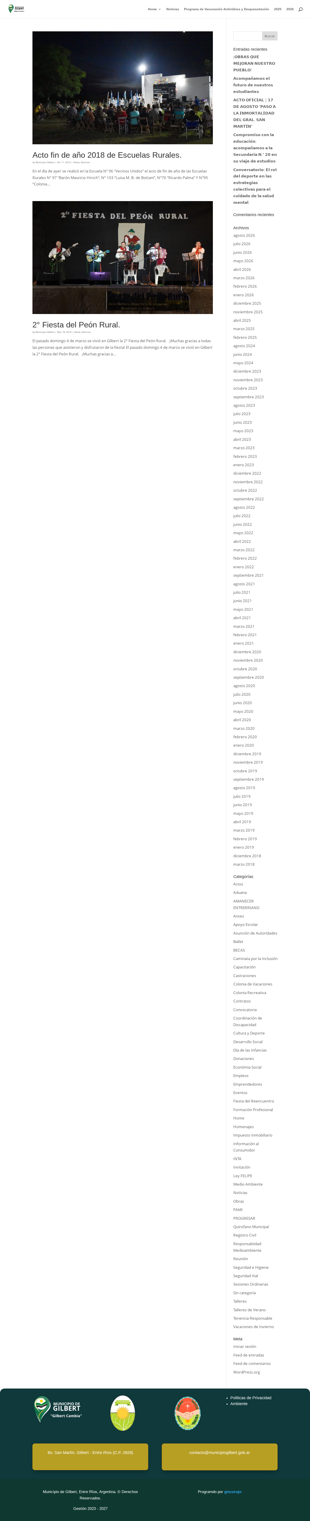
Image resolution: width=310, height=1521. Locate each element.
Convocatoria (245, 1009)
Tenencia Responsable (252, 1318)
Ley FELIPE (242, 1175)
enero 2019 (243, 847)
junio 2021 (242, 600)
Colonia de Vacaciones (252, 984)
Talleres (240, 1301)
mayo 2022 (243, 532)
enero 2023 (243, 464)
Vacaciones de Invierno (253, 1326)
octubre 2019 (245, 770)
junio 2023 (242, 422)
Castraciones (244, 975)
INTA (237, 1158)
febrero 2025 (245, 337)
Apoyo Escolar (245, 924)
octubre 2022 (245, 490)
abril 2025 (242, 320)
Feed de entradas (248, 1355)
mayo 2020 (243, 711)
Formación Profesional (253, 1109)
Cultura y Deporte (249, 1033)
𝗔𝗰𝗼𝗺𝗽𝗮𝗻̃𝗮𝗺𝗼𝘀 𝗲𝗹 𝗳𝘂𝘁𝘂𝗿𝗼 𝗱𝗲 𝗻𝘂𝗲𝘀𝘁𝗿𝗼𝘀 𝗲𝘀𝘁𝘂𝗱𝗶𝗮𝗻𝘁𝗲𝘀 (253, 85)
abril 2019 (242, 821)
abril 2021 (242, 617)
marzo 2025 (244, 328)
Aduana (240, 892)
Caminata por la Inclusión (255, 958)
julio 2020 (242, 694)
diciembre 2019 (247, 753)
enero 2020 (243, 745)
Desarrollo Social (248, 1041)
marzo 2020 (244, 728)
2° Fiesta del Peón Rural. (76, 324)
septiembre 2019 (248, 779)
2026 (290, 9)
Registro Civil (244, 1235)
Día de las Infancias (250, 1050)
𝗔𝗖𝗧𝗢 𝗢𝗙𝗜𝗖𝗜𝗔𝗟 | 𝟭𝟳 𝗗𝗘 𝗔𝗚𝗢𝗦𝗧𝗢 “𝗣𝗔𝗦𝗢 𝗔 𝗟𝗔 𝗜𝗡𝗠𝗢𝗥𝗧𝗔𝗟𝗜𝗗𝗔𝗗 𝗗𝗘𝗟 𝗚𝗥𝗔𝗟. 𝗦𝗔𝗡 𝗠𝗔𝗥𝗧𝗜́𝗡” (254, 113)
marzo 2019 (244, 830)
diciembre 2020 (247, 651)
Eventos (240, 1092)
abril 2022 (242, 541)
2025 (277, 9)
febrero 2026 (245, 286)
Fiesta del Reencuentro (253, 1101)
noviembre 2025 (248, 311)
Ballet (238, 941)
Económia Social (247, 1067)
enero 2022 (243, 566)
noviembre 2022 (248, 481)
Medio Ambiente (248, 1184)
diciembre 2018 (247, 855)
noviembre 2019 (248, 762)
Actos (238, 884)
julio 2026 (242, 243)
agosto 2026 (244, 235)
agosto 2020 (244, 685)
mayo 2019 (243, 813)
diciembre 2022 (247, 473)
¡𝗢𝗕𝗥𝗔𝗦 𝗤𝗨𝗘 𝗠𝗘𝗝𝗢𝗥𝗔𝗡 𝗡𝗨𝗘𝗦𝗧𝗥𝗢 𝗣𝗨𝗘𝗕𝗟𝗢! (254, 63)
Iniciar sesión (244, 1346)
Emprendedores (247, 1084)
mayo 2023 (243, 430)
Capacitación (244, 967)
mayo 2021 (243, 609)
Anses (238, 916)
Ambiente (239, 1403)
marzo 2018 (244, 864)
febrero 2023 (245, 456)
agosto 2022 (244, 507)
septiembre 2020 (248, 677)
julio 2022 (242, 515)
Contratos (242, 1001)
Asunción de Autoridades (255, 933)
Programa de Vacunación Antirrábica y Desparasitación (226, 9)
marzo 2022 (244, 549)
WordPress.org (246, 1372)
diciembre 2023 (247, 371)
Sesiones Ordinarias (250, 1284)
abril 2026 (242, 269)
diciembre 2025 (247, 303)
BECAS (239, 950)
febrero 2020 (245, 736)
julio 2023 (242, 413)
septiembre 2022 (248, 498)
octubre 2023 (245, 388)
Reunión (240, 1258)
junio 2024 (242, 354)
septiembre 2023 (248, 396)
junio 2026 (242, 252)
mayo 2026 (243, 260)
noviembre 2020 (248, 660)
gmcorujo (232, 1492)
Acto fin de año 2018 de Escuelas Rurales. (107, 155)
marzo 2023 (244, 447)
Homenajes (243, 1126)
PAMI (238, 1209)
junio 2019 (242, 804)
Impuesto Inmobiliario (252, 1135)
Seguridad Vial (245, 1275)
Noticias (172, 9)
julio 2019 (242, 796)
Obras (238, 1201)
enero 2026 (243, 294)
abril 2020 (242, 719)
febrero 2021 (245, 634)
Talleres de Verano (249, 1309)
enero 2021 (243, 643)
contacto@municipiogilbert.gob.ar (219, 1452)
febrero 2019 (245, 838)
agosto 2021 (244, 583)
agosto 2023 (244, 405)
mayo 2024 (243, 362)
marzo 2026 (244, 277)
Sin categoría (244, 1292)
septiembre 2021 (248, 575)
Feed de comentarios (252, 1363)
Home (152, 9)
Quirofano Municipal (251, 1226)
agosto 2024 (244, 345)
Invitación (241, 1167)
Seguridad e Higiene (251, 1267)
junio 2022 (242, 524)
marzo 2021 (244, 626)
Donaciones (243, 1058)
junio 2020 (242, 702)
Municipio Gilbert (45, 162)
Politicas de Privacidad (250, 1398)
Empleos (240, 1075)
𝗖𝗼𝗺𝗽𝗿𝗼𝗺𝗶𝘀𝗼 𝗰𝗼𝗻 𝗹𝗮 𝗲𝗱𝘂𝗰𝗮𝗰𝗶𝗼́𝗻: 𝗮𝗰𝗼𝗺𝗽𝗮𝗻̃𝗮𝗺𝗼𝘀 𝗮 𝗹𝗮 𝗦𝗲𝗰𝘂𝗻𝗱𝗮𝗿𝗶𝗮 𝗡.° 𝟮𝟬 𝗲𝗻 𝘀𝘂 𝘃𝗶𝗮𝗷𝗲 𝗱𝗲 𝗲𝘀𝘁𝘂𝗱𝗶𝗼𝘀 (255, 148)
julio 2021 (242, 592)
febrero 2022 (245, 558)
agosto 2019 (244, 787)
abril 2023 (242, 439)
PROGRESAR (244, 1218)
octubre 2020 (245, 668)
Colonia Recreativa (249, 992)
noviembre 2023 (248, 379)
